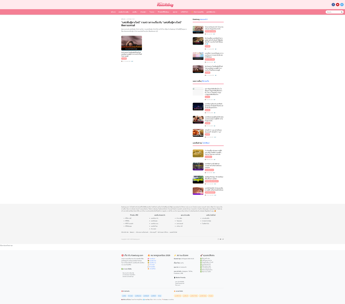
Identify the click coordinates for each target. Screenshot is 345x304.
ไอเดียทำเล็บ (205, 223)
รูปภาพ (207, 96)
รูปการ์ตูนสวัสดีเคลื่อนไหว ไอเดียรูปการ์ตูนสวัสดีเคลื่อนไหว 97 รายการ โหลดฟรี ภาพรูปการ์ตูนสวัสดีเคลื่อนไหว (213, 91)
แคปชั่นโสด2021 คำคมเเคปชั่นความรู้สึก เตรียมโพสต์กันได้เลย (214, 189)
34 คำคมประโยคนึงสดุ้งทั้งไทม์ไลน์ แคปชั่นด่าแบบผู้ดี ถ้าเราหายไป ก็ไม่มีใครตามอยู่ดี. (131, 54)
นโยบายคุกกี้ (153, 232)
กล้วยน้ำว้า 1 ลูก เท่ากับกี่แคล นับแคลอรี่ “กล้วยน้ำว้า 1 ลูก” (213, 131)
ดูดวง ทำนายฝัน (210, 59)
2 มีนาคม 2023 (209, 34)
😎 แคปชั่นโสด (152, 261)
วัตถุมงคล (179, 221)
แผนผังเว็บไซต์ (173, 232)
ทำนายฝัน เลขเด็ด (210, 31)
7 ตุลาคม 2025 (209, 172)
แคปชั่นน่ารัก (154, 218)
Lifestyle (184, 12)
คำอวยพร (143, 12)
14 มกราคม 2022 (209, 184)
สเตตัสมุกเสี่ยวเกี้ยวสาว (212, 181)
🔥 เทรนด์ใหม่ (151, 269)
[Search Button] (342, 12)
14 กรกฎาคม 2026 (210, 49)
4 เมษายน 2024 (209, 99)
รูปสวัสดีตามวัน (210, 12)
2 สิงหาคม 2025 (209, 125)
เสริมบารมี (179, 226)
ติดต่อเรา (132, 232)
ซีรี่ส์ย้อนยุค (128, 226)
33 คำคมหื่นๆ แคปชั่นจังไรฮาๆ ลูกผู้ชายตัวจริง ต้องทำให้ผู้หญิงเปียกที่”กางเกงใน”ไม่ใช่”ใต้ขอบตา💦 (214, 41)
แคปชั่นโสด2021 (210, 192)
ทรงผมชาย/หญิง (206, 221)
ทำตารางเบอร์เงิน (199, 12)
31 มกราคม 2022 (209, 137)
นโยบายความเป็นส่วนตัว (142, 232)
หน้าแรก (113, 12)
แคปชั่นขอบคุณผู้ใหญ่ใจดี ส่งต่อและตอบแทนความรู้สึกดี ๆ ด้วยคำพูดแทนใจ (214, 119)
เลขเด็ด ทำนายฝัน (124, 12)
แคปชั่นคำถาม (209, 169)
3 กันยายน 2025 (209, 112)
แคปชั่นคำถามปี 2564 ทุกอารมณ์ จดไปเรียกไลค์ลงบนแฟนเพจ (213, 165)
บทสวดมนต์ (180, 223)
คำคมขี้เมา (208, 156)
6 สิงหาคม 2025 (209, 159)
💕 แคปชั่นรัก (151, 258)
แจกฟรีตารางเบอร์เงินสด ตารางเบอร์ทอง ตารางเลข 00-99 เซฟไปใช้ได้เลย (214, 55)
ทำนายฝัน (179, 218)
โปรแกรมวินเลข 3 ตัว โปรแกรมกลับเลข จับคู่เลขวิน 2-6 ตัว (214, 28)
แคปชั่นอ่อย (154, 221)
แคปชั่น (134, 12)
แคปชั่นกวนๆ (154, 223)
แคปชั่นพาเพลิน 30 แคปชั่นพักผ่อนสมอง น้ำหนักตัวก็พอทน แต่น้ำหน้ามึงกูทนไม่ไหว (214, 105)
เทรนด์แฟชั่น (205, 218)
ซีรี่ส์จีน (127, 221)
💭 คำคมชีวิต (151, 267)
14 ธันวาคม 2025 (210, 195)
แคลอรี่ (207, 134)
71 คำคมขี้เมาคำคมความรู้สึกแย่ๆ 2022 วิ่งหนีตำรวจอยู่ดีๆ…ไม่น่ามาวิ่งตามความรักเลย (213, 152)
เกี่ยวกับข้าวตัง (124, 232)
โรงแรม (152, 12)
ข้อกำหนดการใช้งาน (163, 232)
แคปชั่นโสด (154, 226)
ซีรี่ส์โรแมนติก (129, 223)
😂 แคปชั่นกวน (152, 263)
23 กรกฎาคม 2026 (126, 61)
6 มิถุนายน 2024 (209, 62)
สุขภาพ (175, 12)
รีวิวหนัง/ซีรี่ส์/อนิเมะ (163, 12)
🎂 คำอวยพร (151, 264)
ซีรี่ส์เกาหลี (128, 218)
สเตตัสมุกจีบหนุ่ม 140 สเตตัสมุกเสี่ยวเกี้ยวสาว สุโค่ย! (214, 178)
